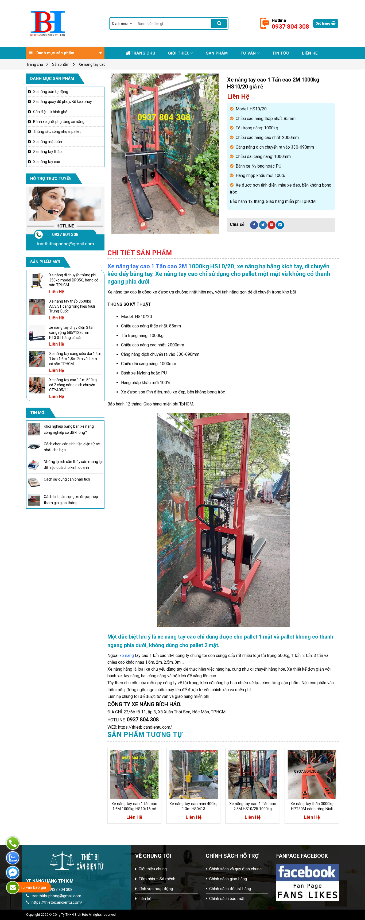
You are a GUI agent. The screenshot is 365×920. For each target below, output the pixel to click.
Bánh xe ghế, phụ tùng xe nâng (58, 121)
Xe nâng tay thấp (47, 151)
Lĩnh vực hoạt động (156, 888)
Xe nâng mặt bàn (47, 142)
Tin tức (280, 53)
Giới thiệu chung (153, 869)
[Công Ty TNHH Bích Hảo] (63, 23)
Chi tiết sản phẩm (139, 253)
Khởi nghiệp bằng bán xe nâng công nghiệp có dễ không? (69, 429)
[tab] (139, 253)
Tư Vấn (248, 53)
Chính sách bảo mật (226, 898)
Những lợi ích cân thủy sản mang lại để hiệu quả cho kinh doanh (73, 464)
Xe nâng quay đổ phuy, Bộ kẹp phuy (62, 101)
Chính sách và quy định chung (235, 869)
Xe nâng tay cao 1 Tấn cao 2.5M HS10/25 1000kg (252, 806)
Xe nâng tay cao (92, 64)
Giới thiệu (178, 53)
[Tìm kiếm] (219, 23)
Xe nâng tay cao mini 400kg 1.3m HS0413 (193, 806)
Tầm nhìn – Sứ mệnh (157, 878)
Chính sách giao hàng (228, 878)
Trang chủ (143, 53)
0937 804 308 (65, 234)
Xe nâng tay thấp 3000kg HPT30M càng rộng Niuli (311, 806)
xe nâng (126, 655)
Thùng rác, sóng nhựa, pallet (57, 131)
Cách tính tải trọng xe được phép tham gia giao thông (71, 499)
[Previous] (108, 787)
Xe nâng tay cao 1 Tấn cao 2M (147, 266)
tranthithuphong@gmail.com (65, 243)
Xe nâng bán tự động (50, 92)
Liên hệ (309, 53)
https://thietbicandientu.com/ (57, 902)
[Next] (339, 787)
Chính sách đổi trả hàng (230, 888)
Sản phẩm (217, 53)
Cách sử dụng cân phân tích (67, 479)
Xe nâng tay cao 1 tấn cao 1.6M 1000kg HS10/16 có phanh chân (134, 806)
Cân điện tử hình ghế (50, 112)
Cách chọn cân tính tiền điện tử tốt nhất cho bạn (72, 447)
